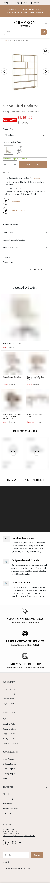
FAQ (4, 719)
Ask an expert (8, 262)
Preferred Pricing (17, 210)
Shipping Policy (9, 734)
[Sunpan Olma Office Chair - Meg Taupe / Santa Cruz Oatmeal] (37, 363)
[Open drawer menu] (4, 24)
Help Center (8, 787)
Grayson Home (8, 699)
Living (16, 3)
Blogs (5, 778)
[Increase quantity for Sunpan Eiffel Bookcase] (15, 165)
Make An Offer (16, 201)
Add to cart (33, 165)
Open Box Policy (9, 724)
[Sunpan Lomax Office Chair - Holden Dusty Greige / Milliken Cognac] (12, 400)
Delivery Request (9, 774)
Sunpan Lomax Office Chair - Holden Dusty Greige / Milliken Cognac (12, 416)
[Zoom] (46, 51)
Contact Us (7, 814)
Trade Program (8, 759)
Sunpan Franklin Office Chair (12, 377)
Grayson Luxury (9, 689)
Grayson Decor (8, 704)
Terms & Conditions (10, 743)
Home (26, 3)
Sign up (37, 855)
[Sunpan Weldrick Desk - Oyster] (37, 400)
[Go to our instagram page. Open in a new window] (13, 842)
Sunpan (8, 112)
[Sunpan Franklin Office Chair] (12, 363)
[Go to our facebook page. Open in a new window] (6, 842)
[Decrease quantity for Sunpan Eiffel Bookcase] (5, 165)
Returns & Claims (9, 729)
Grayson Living (9, 694)
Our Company (9, 682)
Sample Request (9, 769)
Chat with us (35, 270)
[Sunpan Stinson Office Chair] (25, 317)
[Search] (44, 32)
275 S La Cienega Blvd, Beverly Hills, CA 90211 (19, 836)
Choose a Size (8, 129)
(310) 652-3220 (14, 834)
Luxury (5, 3)
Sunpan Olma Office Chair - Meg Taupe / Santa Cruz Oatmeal (36, 379)
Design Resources (10, 752)
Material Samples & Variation (14, 240)
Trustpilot (6, 862)
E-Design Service (9, 764)
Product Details (8, 232)
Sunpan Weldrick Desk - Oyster (35, 415)
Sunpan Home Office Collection (28, 112)
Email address (10, 855)
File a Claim (7, 794)
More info (36, 178)
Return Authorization (11, 809)
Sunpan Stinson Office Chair (12, 343)
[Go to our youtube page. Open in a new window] (20, 842)
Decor (36, 3)
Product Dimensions (10, 225)
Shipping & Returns (10, 247)
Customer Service (10, 712)
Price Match (7, 804)
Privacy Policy (8, 739)
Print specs (7, 257)
